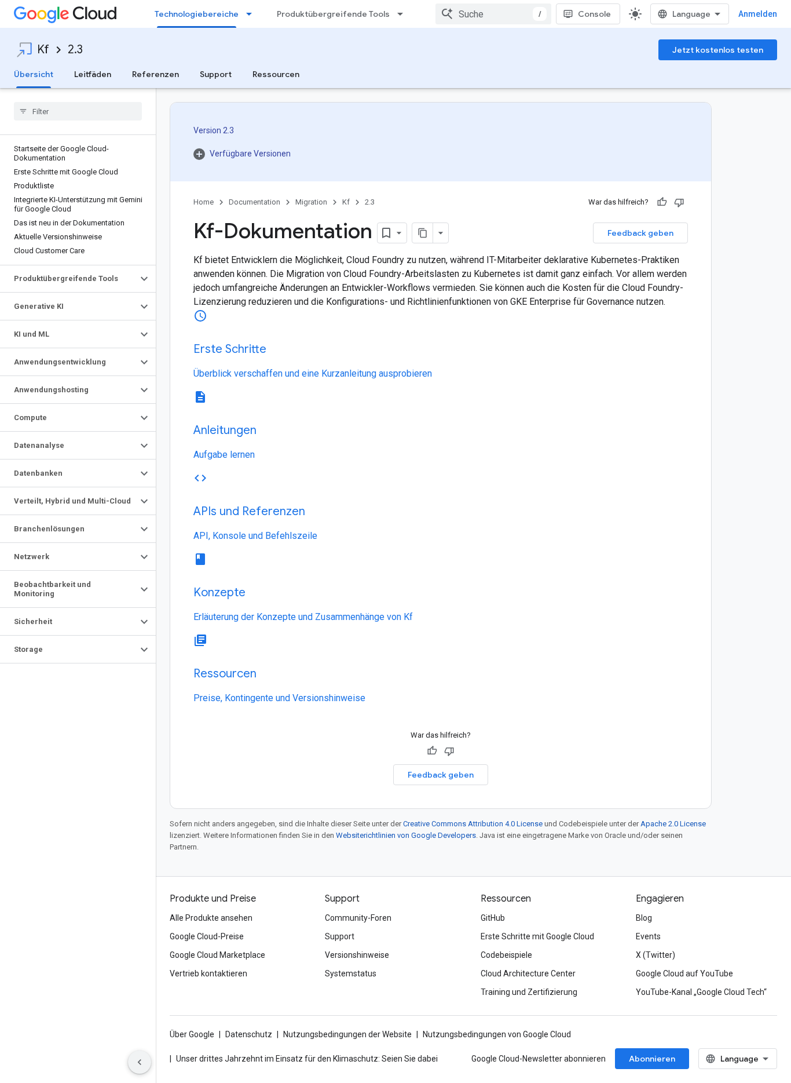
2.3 (75, 49)
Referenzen (155, 74)
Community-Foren (358, 917)
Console (594, 14)
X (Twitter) (655, 955)
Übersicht (33, 74)
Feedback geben (640, 233)
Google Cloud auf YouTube (684, 973)
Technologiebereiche (197, 14)
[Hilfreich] (662, 202)
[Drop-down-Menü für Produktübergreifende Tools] (404, 14)
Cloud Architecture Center (528, 973)
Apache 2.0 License (673, 823)
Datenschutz (248, 1034)
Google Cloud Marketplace (217, 955)
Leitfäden (92, 74)
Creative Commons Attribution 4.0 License (473, 823)
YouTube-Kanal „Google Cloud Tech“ (701, 992)
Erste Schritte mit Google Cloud (537, 936)
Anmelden (757, 14)
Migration (311, 202)
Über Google (192, 1034)
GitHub (493, 917)
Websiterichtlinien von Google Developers (406, 835)
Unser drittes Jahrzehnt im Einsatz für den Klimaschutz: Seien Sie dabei (307, 1058)
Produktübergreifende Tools (333, 14)
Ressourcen (275, 74)
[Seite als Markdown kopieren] (422, 233)
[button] (68, 279)
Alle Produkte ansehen (211, 917)
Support (216, 74)
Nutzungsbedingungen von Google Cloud (497, 1034)
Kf (43, 49)
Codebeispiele (506, 955)
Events (648, 936)
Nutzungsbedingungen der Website (347, 1034)
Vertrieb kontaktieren (208, 973)
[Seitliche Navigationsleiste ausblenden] (139, 1062)
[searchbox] (78, 111)
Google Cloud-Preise (207, 936)
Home (203, 202)
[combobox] (493, 13)
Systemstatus (350, 973)
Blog (644, 917)
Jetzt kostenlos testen (717, 50)
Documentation (254, 202)
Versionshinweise (357, 955)
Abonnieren (652, 1058)
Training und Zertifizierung (529, 992)
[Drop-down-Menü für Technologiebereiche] (252, 14)
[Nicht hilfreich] (679, 202)
